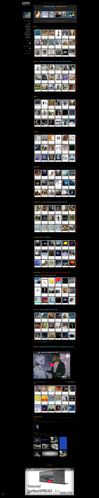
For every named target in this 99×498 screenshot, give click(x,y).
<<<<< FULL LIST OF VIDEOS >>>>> (40, 381)
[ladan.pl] (26, 9)
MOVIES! (28, 37)
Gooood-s (28, 27)
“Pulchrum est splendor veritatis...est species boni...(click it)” (55, 3)
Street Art (28, 24)
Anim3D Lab (27, 32)
